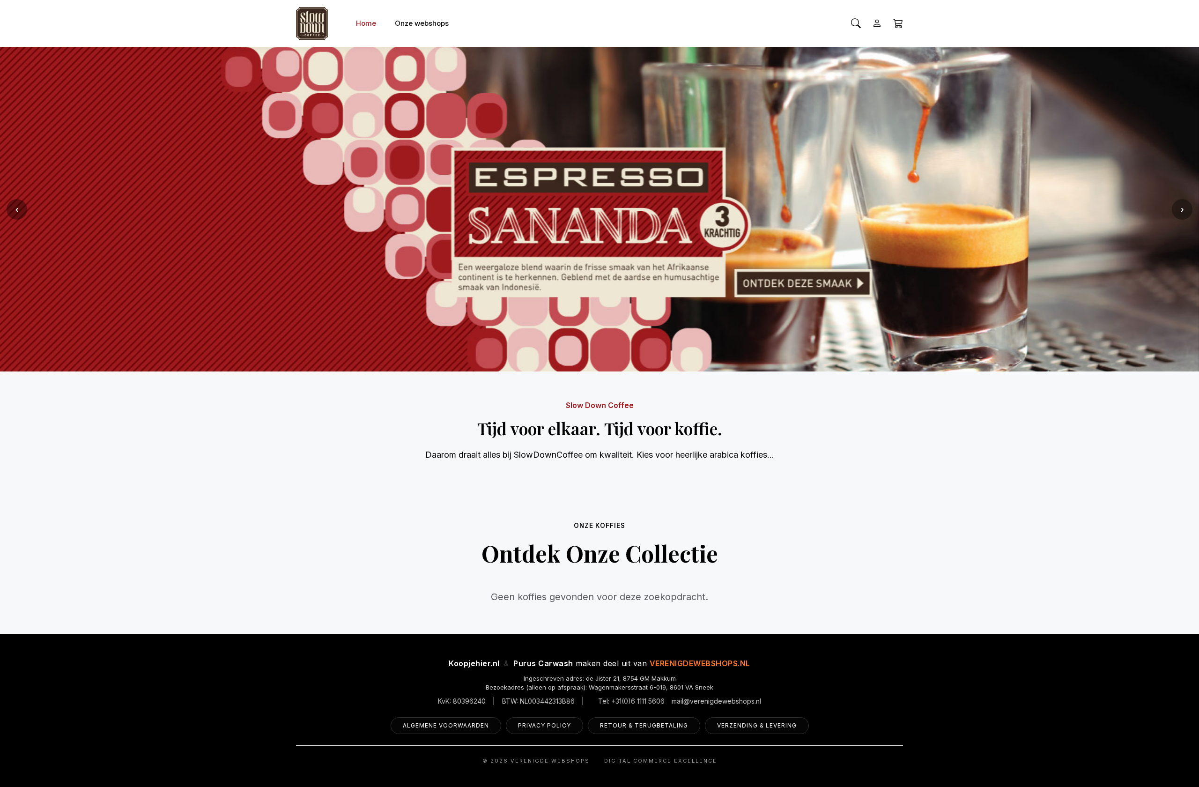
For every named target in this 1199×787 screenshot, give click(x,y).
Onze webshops (422, 23)
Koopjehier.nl (474, 663)
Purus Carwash (543, 663)
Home (366, 23)
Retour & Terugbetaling (644, 725)
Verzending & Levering (757, 725)
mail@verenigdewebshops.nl (716, 701)
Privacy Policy (544, 725)
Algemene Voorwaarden (446, 725)
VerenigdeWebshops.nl (700, 663)
